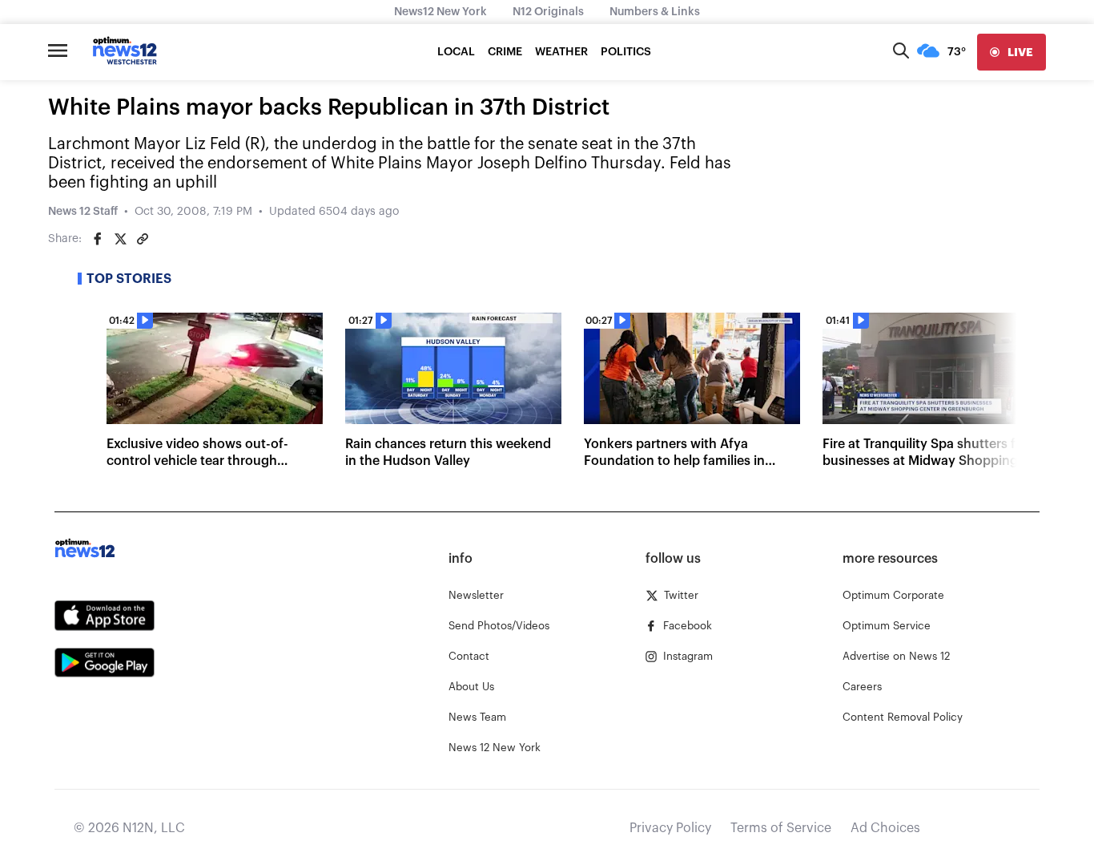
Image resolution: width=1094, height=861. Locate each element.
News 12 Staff (83, 211)
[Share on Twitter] (120, 238)
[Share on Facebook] (97, 238)
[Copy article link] (142, 238)
